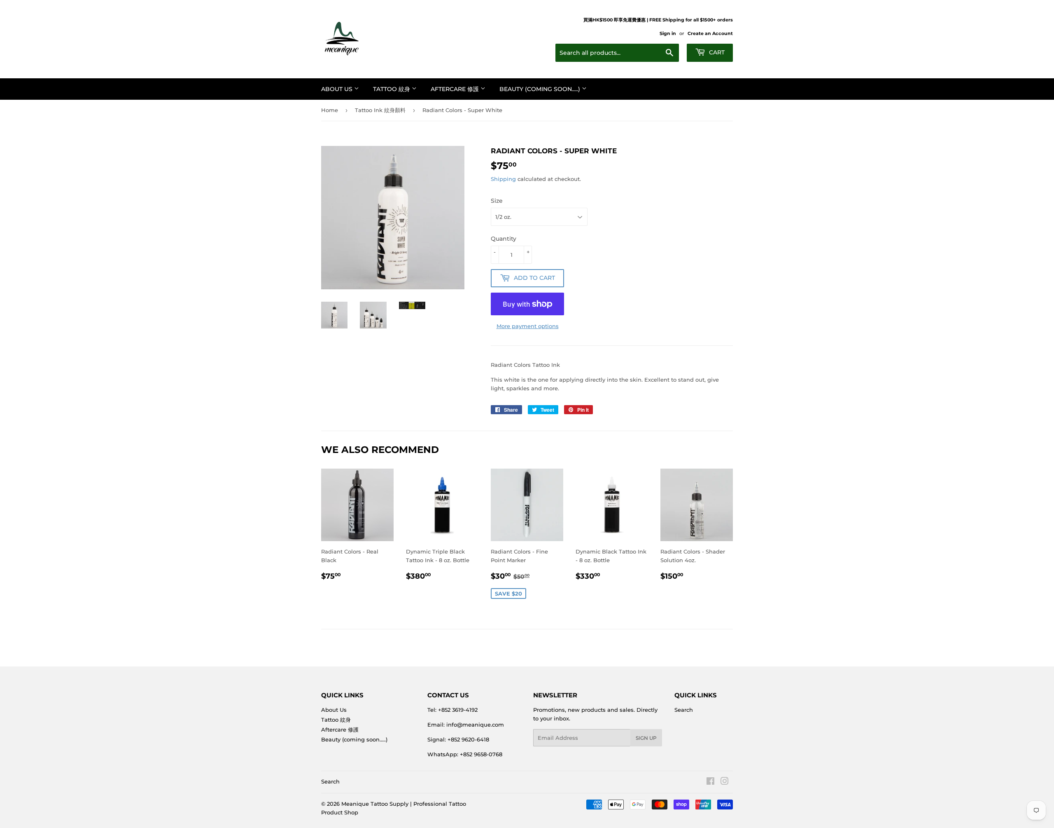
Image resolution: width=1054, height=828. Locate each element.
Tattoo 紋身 (392, 89)
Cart (716, 52)
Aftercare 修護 (455, 89)
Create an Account (710, 33)
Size (497, 200)
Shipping (503, 179)
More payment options (528, 326)
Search (683, 709)
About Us (337, 89)
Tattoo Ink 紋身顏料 (380, 110)
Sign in (668, 33)
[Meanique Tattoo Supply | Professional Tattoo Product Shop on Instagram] (725, 782)
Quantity (503, 238)
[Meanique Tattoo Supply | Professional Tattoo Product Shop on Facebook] (710, 782)
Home (329, 110)
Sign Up (646, 738)
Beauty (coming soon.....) (540, 89)
